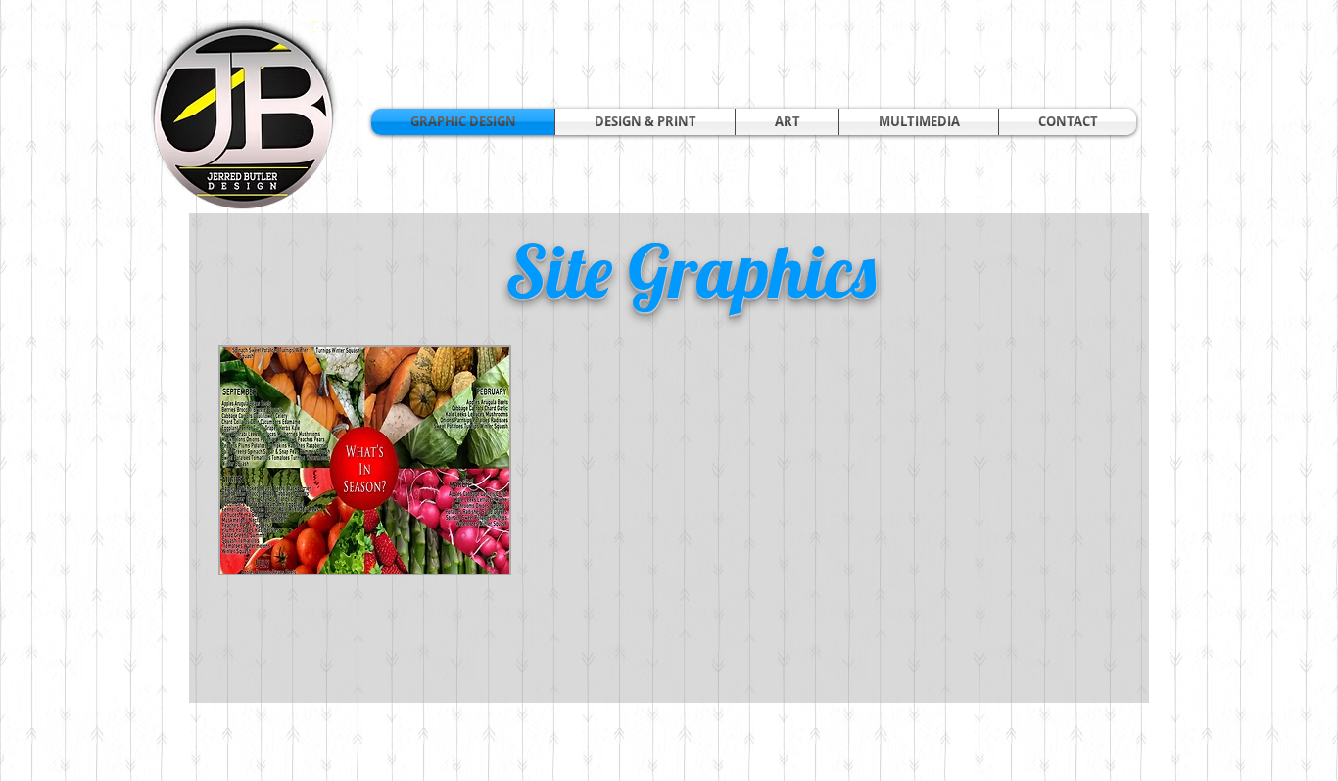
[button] (645, 122)
